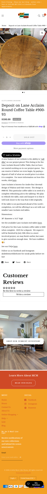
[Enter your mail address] (20, 457)
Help (4, 418)
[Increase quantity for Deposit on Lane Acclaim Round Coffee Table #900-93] (10, 137)
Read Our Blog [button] (23, 383)
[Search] (39, 16)
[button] (23, 341)
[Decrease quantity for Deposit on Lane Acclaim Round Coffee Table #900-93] (3, 137)
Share (7, 262)
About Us (6, 410)
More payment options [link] (23, 148)
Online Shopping (9, 414)
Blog (3, 425)
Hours (4, 403)
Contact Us (6, 407)
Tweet (18, 262)
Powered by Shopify (23, 473)
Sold (3, 422)
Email (4, 453)
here (14, 180)
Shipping (5, 123)
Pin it (29, 262)
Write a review (23, 294)
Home (4, 25)
